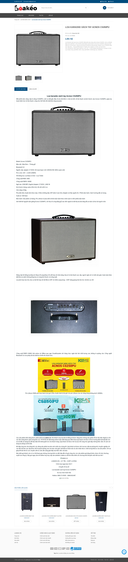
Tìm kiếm (93, 536)
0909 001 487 (18, 1)
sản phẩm (110, 7)
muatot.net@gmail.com (30, 1)
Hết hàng (76, 521)
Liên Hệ (112, 559)
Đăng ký (111, 1)
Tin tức (106, 559)
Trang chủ (16, 536)
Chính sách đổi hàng (45, 540)
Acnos (73, 35)
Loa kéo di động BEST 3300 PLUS (101, 516)
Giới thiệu (16, 538)
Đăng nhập (104, 1)
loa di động (71, 553)
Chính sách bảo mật (44, 536)
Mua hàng (27, 521)
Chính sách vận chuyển (45, 538)
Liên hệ (16, 542)
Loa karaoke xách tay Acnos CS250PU (76, 516)
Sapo (39, 559)
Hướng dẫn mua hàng (70, 538)
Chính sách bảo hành (45, 542)
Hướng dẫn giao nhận (70, 536)
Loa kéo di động (62, 553)
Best (57, 553)
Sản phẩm (16, 540)
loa (67, 553)
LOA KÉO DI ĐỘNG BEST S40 (27, 516)
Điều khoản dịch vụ (69, 540)
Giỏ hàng (93, 542)
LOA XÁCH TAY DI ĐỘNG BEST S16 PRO (51, 516)
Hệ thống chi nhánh (70, 542)
